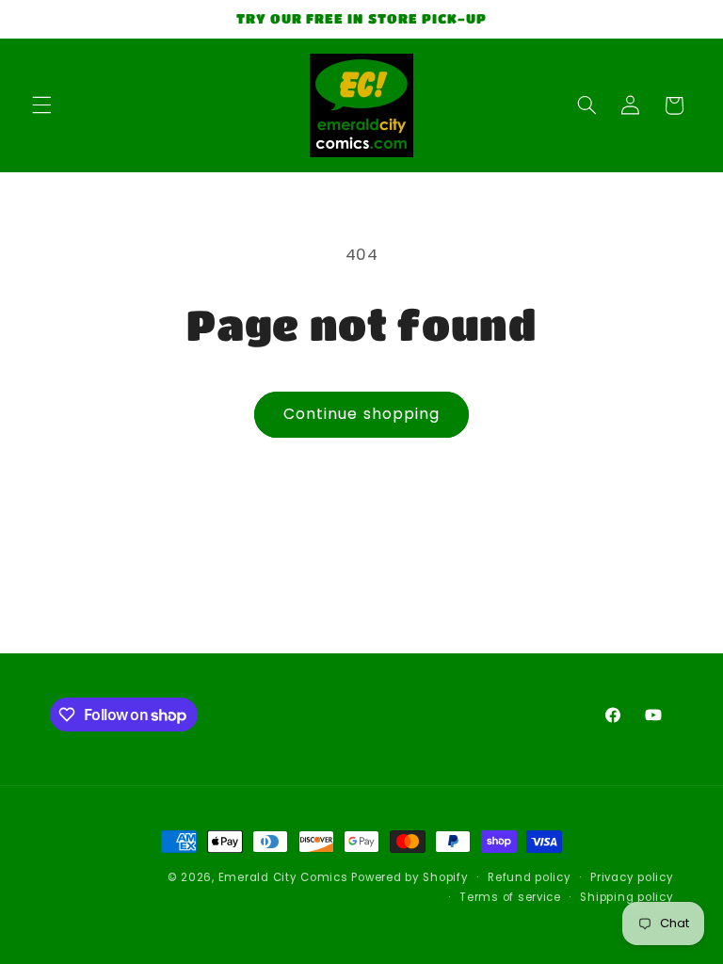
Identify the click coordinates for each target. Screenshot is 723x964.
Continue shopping (361, 414)
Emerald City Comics (283, 877)
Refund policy (529, 877)
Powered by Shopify (409, 877)
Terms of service (510, 897)
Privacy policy (631, 877)
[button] (41, 105)
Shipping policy (626, 897)
